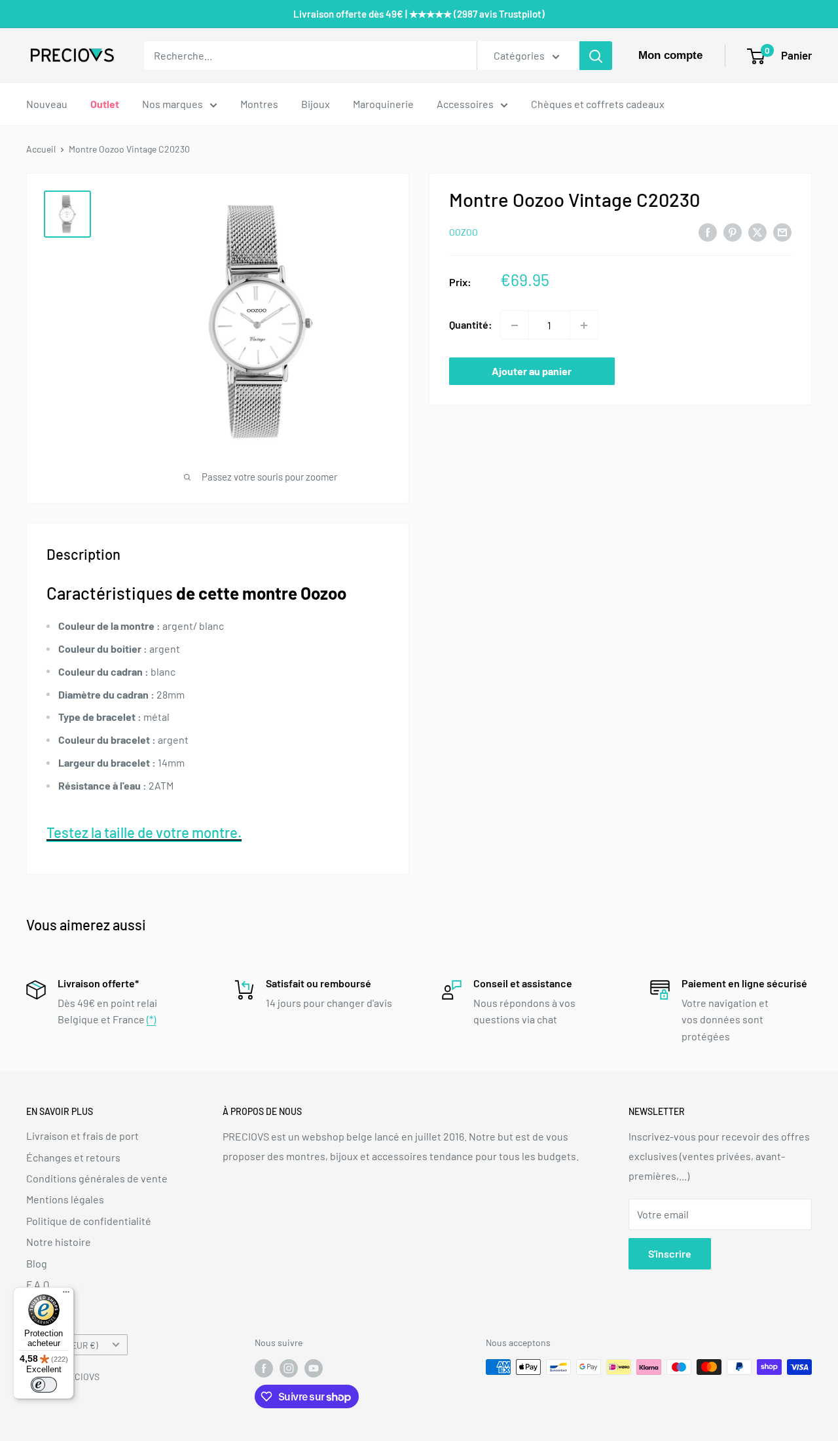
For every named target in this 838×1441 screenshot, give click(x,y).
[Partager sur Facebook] (708, 231)
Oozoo (463, 232)
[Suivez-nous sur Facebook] (264, 1368)
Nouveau (46, 104)
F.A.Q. (39, 1284)
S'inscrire (669, 1253)
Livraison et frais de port (82, 1135)
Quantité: (470, 325)
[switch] (44, 1385)
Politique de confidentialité (88, 1220)
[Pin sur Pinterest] (732, 231)
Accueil (41, 149)
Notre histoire (58, 1241)
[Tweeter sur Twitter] (757, 231)
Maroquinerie (383, 104)
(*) (151, 1019)
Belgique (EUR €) (65, 1345)
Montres (259, 104)
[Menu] (66, 1295)
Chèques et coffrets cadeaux (598, 104)
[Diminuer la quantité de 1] (514, 325)
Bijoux (315, 104)
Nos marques (172, 104)
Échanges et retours (73, 1157)
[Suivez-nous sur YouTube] (313, 1368)
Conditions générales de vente (97, 1178)
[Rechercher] (595, 55)
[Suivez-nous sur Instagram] (289, 1368)
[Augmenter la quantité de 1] (584, 325)
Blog (36, 1263)
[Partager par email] (782, 231)
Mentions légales (65, 1199)
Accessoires (465, 104)
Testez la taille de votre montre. (144, 832)
